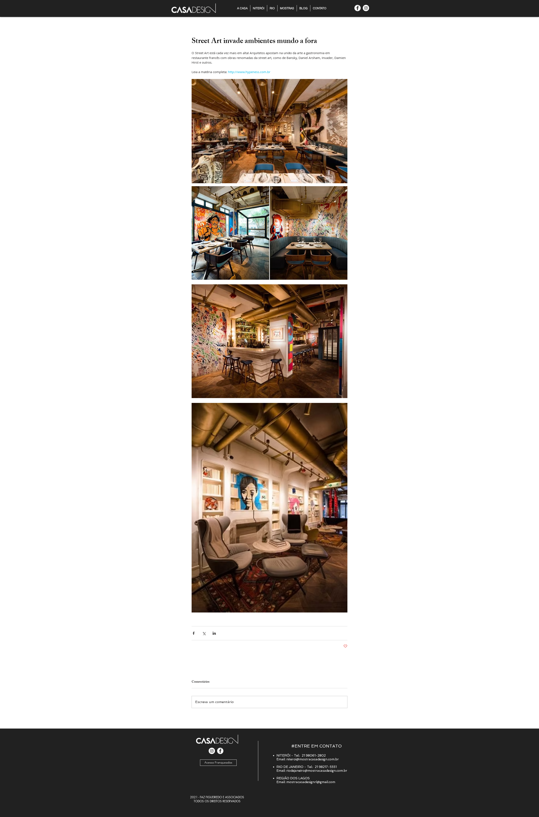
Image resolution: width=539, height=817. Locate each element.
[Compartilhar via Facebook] (194, 633)
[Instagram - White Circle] (366, 8)
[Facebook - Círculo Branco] (357, 8)
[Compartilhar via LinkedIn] (214, 633)
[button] (287, 8)
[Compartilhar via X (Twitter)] (204, 633)
